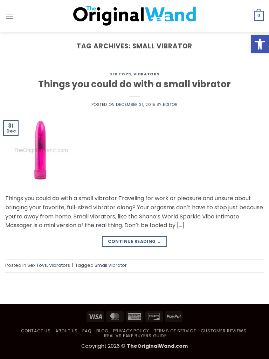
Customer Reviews (224, 331)
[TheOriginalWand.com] (134, 16)
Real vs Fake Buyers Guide (135, 336)
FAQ (86, 331)
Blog (102, 331)
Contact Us (36, 331)
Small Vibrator (111, 265)
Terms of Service (175, 331)
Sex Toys (120, 74)
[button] (260, 44)
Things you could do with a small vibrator (134, 84)
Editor (170, 104)
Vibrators (146, 74)
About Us (66, 331)
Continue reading (134, 241)
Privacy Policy (131, 331)
